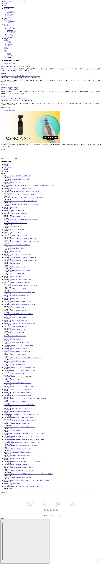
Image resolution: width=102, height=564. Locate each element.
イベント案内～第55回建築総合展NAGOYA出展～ (17, 179)
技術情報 (6, 169)
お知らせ (6, 164)
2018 (9, 63)
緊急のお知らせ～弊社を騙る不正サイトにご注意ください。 (17, 66)
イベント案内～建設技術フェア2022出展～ (15, 336)
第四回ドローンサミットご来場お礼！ (14, 232)
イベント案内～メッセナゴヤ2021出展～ (14, 373)
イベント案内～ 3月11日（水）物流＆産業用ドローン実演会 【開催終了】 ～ (24, 198)
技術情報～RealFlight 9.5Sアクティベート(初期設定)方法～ (19, 351)
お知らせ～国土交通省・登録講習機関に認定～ (16, 320)
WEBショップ (30, 504)
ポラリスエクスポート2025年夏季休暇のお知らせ (17, 245)
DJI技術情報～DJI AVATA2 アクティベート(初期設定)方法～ (19, 292)
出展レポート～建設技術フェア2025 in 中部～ (16, 213)
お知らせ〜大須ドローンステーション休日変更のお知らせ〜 (20, 257)
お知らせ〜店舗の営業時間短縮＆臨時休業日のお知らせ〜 (19, 304)
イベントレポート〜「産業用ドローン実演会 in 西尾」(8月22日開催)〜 (22, 241)
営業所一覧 (72, 504)
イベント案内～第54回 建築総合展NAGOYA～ (16, 248)
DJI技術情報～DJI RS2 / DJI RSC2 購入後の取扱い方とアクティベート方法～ (24, 439)
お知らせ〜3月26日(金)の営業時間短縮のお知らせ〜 (17, 411)
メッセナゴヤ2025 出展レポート (13, 226)
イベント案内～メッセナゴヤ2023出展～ (14, 307)
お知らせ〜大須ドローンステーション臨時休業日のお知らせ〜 (20, 201)
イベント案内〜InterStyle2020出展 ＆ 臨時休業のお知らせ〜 (19, 477)
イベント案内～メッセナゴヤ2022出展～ (14, 332)
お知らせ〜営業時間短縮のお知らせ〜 (14, 182)
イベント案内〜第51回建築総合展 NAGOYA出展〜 (17, 342)
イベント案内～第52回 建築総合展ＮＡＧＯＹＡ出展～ (18, 314)
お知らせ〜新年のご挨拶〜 (11, 207)
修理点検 (58, 503)
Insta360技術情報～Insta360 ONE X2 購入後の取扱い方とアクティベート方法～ (24, 433)
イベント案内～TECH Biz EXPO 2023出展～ (15, 326)
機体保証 (58, 502)
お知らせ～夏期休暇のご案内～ (12, 380)
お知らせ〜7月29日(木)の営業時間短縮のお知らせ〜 (17, 383)
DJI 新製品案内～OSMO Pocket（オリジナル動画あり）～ (16, 99)
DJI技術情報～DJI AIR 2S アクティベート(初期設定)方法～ (19, 405)
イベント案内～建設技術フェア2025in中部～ (15, 223)
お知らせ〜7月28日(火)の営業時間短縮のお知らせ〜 (17, 452)
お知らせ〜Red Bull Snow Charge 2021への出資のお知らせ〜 (19, 427)
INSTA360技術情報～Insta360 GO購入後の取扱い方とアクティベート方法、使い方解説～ (27, 480)
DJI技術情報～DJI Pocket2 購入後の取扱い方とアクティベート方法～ (22, 442)
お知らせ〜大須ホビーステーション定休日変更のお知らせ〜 (20, 408)
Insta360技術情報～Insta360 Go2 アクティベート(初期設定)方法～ (21, 414)
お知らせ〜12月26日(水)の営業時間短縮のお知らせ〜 (18, 295)
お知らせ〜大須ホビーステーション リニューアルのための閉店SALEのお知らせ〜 (26, 398)
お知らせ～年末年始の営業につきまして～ (15, 216)
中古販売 (44, 504)
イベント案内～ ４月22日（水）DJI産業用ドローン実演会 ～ (20, 194)
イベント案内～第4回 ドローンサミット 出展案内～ (17, 235)
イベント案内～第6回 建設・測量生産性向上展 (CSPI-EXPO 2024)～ (21, 285)
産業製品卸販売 (29, 503)
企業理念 (72, 502)
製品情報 (6, 166)
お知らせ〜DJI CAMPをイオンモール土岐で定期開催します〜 (20, 323)
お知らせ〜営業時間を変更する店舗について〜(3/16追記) (19, 471)
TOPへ (2, 518)
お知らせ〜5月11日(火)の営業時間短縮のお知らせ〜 (17, 392)
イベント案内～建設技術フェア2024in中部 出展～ (17, 270)
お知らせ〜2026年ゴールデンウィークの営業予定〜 (17, 188)
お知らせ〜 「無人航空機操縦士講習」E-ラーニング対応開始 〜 (21, 191)
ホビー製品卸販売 (30, 502)
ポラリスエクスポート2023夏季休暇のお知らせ (16, 310)
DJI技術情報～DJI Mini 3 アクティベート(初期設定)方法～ (19, 345)
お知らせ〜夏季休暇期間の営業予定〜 (14, 339)
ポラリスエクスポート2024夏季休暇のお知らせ (16, 282)
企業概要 (72, 503)
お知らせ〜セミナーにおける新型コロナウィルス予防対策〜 (20, 467)
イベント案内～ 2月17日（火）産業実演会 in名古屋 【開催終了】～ (21, 204)
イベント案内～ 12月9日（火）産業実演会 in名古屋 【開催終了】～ (21, 219)
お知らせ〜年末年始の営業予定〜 (10, 87)
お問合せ (58, 504)
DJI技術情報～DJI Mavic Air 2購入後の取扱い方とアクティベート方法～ (23, 461)
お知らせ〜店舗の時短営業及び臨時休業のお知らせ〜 (18, 423)
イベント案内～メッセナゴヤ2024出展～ (14, 273)
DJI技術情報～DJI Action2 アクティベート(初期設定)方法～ (19, 370)
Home (5, 63)
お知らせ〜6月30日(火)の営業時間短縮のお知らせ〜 (17, 455)
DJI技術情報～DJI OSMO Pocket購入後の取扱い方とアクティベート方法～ (20, 76)
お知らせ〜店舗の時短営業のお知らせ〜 (14, 458)
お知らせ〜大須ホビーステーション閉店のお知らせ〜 (18, 389)
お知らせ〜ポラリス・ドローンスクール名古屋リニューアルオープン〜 (23, 358)
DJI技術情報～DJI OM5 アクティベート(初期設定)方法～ (19, 376)
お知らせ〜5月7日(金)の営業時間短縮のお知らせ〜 (17, 395)
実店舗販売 (29, 505)
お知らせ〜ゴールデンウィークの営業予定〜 (15, 289)
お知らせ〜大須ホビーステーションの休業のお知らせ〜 (18, 449)
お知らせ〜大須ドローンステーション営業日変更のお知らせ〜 (20, 386)
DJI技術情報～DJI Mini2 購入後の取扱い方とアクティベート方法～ (21, 436)
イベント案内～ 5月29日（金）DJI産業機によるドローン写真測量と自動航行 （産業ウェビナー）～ (30, 185)
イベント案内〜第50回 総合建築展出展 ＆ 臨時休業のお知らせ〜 (21, 420)
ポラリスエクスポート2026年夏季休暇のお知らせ (17, 176)
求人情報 (72, 505)
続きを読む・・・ (5, 73)
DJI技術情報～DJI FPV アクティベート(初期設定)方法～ (18, 417)
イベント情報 (7, 167)
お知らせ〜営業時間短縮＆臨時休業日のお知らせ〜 (17, 279)
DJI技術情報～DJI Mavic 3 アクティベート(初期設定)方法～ (19, 367)
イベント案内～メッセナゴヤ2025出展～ (14, 229)
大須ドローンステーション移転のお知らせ (15, 354)
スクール (44, 503)
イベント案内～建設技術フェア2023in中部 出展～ (17, 301)
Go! (16, 158)
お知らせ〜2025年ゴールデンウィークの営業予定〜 (17, 254)
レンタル (44, 505)
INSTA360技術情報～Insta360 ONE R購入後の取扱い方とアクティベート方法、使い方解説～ (28, 474)
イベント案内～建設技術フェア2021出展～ (15, 364)
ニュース (58, 505)
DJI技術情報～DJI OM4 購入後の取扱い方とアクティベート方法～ (21, 445)
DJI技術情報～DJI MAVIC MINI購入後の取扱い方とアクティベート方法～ (23, 486)
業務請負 (44, 502)
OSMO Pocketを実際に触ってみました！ (11, 110)
